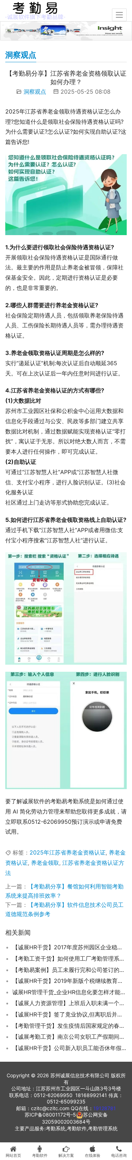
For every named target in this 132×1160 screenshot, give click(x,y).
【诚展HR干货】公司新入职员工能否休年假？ (69, 1047)
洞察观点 (35, 91)
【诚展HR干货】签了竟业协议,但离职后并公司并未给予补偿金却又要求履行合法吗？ (69, 1014)
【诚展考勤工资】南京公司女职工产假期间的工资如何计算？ (69, 1036)
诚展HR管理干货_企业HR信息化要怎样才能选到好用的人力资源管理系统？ (69, 992)
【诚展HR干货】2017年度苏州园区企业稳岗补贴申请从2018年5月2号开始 (69, 947)
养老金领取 (45, 862)
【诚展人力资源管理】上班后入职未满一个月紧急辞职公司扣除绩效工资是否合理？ (69, 1003)
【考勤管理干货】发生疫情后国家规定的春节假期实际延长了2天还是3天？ (69, 1025)
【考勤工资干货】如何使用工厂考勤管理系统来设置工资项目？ (69, 958)
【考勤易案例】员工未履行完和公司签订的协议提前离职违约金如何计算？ (69, 969)
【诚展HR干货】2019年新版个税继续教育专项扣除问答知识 (69, 980)
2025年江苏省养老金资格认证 (68, 852)
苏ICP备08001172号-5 (50, 1115)
